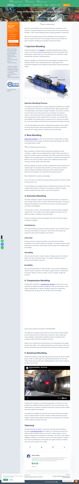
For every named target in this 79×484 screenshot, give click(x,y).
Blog (59, 5)
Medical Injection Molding (13, 77)
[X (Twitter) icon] (35, 463)
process (41, 50)
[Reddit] (64, 447)
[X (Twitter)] (41, 447)
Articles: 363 (34, 466)
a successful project (36, 431)
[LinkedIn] (53, 447)
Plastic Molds (26, 5)
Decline (11, 479)
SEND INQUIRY (13, 41)
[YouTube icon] (37, 463)
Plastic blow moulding (30, 139)
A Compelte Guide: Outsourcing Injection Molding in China (12, 53)
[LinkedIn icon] (32, 463)
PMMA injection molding (13, 69)
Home (19, 5)
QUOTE (67, 5)
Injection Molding (37, 5)
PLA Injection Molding (12, 71)
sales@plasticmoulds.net (42, 2)
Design (46, 5)
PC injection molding (12, 68)
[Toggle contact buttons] (1, 237)
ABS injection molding (12, 66)
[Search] (71, 1)
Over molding (11, 72)
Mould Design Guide (12, 62)
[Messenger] (2, 244)
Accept (5, 479)
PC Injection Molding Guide (51, 481)
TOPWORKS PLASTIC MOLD (11, 5)
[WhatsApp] (2, 241)
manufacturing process (48, 284)
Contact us (53, 5)
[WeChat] (2, 247)
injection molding (46, 17)
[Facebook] (30, 447)
